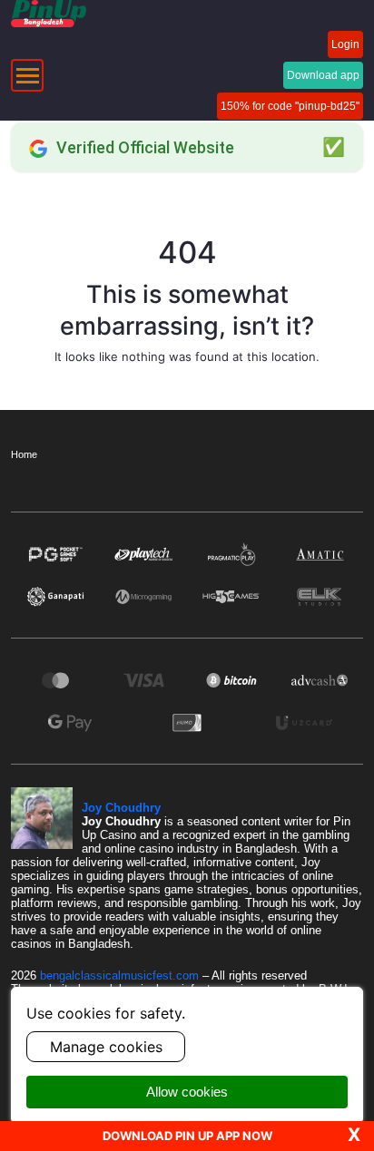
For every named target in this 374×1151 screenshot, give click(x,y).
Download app (323, 75)
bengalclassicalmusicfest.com (121, 975)
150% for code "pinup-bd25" (290, 106)
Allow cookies (187, 1091)
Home (24, 454)
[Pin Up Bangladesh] (48, 13)
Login (345, 44)
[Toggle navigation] (27, 75)
